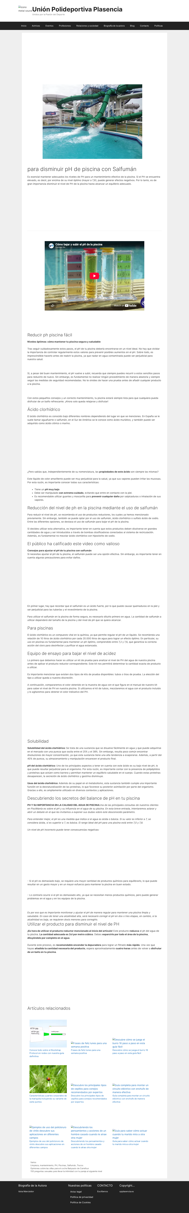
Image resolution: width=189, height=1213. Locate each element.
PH (56, 1165)
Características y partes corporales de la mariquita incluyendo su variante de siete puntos (48, 1098)
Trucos (80, 1165)
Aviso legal (76, 1191)
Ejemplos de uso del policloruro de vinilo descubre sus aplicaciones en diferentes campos (46, 1144)
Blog (132, 25)
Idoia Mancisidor (26, 1191)
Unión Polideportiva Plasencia (77, 9)
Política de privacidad (81, 1197)
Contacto (144, 25)
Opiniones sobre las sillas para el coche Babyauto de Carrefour (59, 1168)
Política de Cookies (80, 1202)
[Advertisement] (94, 62)
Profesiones (65, 25)
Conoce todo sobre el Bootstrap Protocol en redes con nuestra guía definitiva (46, 1053)
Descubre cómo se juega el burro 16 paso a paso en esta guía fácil (130, 1052)
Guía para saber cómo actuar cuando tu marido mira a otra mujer (130, 1143)
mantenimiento (47, 1165)
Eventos (49, 25)
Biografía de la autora (114, 25)
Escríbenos (102, 1191)
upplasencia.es (126, 1191)
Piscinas (62, 1165)
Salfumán (71, 1165)
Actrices (36, 25)
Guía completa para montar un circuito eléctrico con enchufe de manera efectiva (131, 1098)
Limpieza (34, 1165)
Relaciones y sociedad (87, 25)
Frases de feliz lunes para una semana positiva (85, 1052)
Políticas (158, 25)
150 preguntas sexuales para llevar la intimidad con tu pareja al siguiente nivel (66, 1171)
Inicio (23, 25)
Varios (33, 1162)
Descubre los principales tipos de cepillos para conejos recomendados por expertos (89, 1098)
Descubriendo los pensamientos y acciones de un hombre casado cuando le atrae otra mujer (87, 1144)
